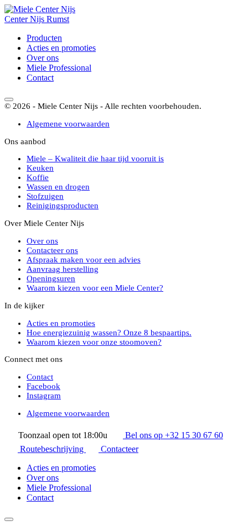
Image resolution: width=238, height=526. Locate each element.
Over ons (43, 57)
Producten (44, 38)
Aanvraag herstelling (63, 269)
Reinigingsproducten (63, 205)
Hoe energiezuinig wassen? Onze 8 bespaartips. (109, 332)
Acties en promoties (61, 47)
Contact (40, 77)
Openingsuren (51, 278)
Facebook (43, 386)
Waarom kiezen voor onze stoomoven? (94, 342)
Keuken (40, 168)
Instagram (44, 395)
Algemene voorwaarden (68, 123)
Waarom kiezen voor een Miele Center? (95, 287)
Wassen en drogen (58, 186)
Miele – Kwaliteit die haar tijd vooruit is (95, 158)
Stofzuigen (45, 196)
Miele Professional (59, 67)
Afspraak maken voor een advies (84, 259)
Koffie (38, 177)
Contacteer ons (52, 250)
